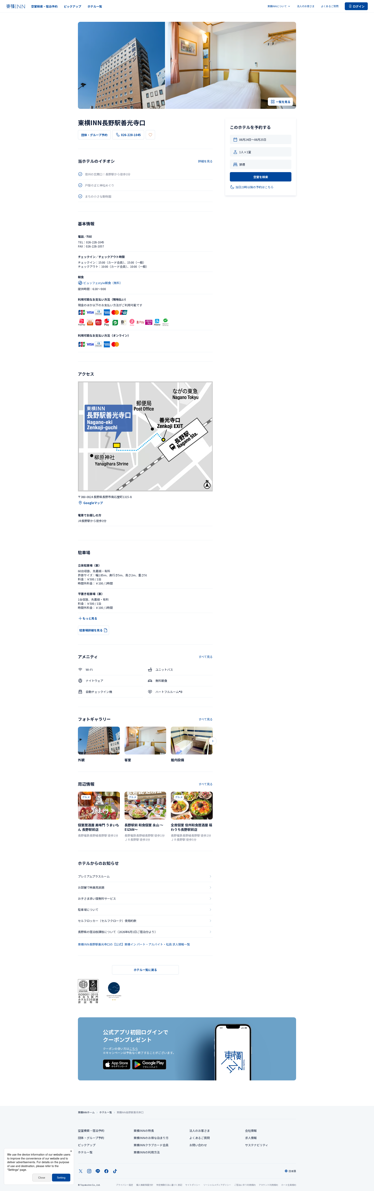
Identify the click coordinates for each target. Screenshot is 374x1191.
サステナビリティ (256, 1145)
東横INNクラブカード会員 (151, 1145)
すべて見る (205, 657)
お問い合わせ (198, 1145)
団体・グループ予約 (94, 135)
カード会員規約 (288, 1184)
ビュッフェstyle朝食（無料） (103, 283)
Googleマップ (93, 503)
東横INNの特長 (144, 1131)
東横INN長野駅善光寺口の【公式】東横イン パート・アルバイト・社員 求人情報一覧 (134, 944)
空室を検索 (260, 177)
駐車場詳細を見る (91, 630)
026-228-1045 (131, 135)
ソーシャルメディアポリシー (217, 1184)
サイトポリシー (192, 1184)
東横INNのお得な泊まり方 (151, 1138)
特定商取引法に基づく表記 (169, 1184)
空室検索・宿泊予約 (44, 6)
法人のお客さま (306, 6)
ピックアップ (72, 6)
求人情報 (251, 1138)
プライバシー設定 (124, 1184)
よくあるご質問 (330, 6)
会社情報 (251, 1131)
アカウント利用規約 (268, 1184)
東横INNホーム (86, 1112)
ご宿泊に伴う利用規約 (245, 1184)
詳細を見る (205, 161)
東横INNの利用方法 (147, 1152)
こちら (133, 1049)
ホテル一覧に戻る (145, 970)
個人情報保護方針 (144, 1184)
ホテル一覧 (94, 6)
